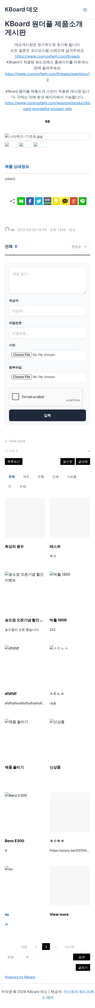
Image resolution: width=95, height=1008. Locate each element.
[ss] (25, 886)
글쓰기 (83, 967)
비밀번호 (15, 323)
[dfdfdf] (25, 665)
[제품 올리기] (25, 739)
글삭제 (83, 461)
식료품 (71, 476)
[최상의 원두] (25, 518)
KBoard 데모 (21, 9)
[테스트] (70, 518)
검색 (81, 957)
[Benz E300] (25, 812)
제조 (26, 476)
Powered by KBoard (20, 977)
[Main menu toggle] (85, 10)
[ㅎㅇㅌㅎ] (70, 812)
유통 (41, 476)
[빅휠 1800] (70, 592)
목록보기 (13, 461)
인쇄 (55, 476)
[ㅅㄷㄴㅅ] (70, 665)
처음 (24, 947)
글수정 (67, 461)
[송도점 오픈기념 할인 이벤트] (25, 592)
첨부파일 (15, 367)
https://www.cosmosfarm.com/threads (47, 56)
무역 (22, 486)
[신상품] (70, 739)
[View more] (70, 886)
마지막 (69, 947)
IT (10, 486)
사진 (12, 345)
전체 (12, 476)
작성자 (14, 300)
